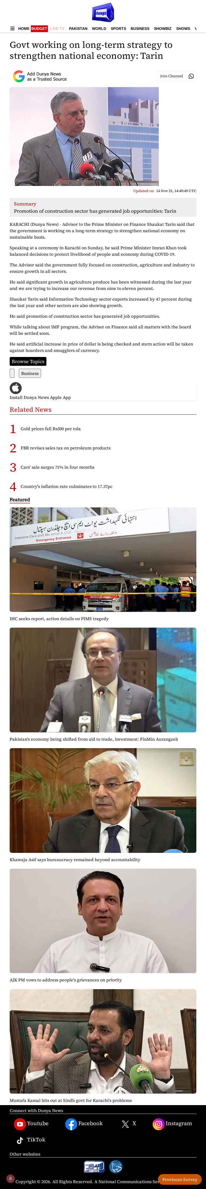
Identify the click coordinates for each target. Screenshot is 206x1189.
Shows (183, 28)
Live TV (57, 28)
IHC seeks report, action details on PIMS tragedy (59, 618)
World (99, 28)
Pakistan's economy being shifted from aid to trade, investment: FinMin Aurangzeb (94, 739)
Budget (39, 28)
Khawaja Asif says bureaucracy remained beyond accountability (75, 859)
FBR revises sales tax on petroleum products (66, 448)
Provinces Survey (179, 1179)
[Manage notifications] (10, 1178)
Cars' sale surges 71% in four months (57, 467)
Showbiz (163, 28)
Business (140, 28)
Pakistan (78, 28)
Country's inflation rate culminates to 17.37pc (66, 486)
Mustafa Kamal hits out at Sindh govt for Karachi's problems (71, 1100)
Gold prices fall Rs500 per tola (51, 429)
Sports (118, 28)
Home (24, 28)
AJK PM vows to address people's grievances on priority (66, 980)
